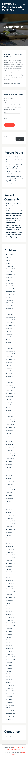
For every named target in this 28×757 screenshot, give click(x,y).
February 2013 (10, 651)
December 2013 (10, 623)
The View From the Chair (13, 157)
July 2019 (8, 433)
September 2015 (10, 563)
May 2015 (8, 575)
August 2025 (9, 277)
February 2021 (10, 379)
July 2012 (8, 671)
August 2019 (9, 430)
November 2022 (10, 320)
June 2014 (9, 606)
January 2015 (9, 586)
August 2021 (9, 362)
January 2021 (9, 382)
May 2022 (8, 337)
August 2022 (9, 328)
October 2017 (9, 492)
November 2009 (10, 713)
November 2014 (10, 592)
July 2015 (8, 569)
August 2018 (9, 464)
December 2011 (10, 691)
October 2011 (9, 696)
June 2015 (9, 572)
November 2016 (10, 524)
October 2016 (10, 526)
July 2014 (8, 603)
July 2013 (8, 637)
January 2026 (9, 266)
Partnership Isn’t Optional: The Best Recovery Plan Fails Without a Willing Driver (14, 167)
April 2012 (9, 679)
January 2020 (10, 416)
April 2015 (9, 577)
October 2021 (10, 356)
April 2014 (9, 611)
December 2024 (10, 288)
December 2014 (10, 589)
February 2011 (10, 705)
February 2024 (10, 303)
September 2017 (10, 495)
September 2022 (10, 325)
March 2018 (9, 478)
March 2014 (9, 614)
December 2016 (10, 521)
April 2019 (9, 441)
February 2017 (10, 515)
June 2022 (9, 334)
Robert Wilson (19, 83)
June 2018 (9, 470)
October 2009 (10, 716)
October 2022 (10, 322)
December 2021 (10, 351)
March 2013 (9, 648)
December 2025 (10, 269)
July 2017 (8, 501)
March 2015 (9, 580)
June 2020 (9, 402)
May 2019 (8, 439)
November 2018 (10, 456)
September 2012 (10, 665)
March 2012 (9, 682)
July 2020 (8, 399)
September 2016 (10, 529)
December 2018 (10, 453)
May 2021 (8, 371)
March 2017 (9, 512)
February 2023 (10, 311)
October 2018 (10, 458)
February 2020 (10, 413)
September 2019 (10, 427)
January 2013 (9, 654)
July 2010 (8, 708)
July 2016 (8, 535)
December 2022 (10, 317)
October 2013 (10, 628)
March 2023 (9, 308)
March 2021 (9, 376)
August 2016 (9, 532)
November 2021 (10, 354)
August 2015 (9, 566)
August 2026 (9, 254)
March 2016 (9, 546)
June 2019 (9, 436)
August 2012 (9, 668)
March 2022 (9, 342)
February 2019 (10, 447)
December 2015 (10, 555)
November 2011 (10, 693)
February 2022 (10, 345)
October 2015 (10, 560)
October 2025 (10, 271)
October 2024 (10, 294)
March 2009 (9, 719)
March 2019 (9, 444)
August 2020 (9, 396)
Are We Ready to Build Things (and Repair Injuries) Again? (13, 227)
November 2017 (10, 490)
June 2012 (9, 674)
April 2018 (9, 475)
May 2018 (8, 473)
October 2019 (10, 424)
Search (6, 136)
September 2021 (10, 359)
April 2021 (9, 373)
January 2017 (9, 518)
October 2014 (10, 594)
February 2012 (10, 685)
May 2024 (8, 297)
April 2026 (9, 260)
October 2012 (10, 662)
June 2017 (8, 504)
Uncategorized (10, 736)
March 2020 (9, 410)
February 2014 (10, 617)
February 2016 (10, 549)
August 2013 (9, 634)
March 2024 (9, 300)
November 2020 (10, 388)
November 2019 (10, 422)
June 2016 (9, 538)
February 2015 (10, 583)
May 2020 (9, 405)
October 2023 (10, 305)
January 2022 (9, 348)
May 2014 (8, 609)
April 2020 (9, 407)
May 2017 (8, 507)
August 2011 (9, 702)
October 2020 (10, 390)
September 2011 (10, 699)
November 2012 (10, 659)
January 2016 (9, 552)
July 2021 (8, 365)
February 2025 (10, 283)
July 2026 (8, 257)
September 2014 (10, 597)
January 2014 (9, 620)
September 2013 (10, 631)
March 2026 (9, 263)
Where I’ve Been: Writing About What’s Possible (14, 220)
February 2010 (10, 710)
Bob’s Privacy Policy (16, 749)
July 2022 (8, 331)
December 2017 (10, 487)
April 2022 (9, 339)
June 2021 (9, 368)
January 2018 (9, 484)
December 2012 (10, 657)
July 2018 (8, 467)
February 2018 (10, 481)
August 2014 (9, 600)
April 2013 (9, 645)
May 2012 (8, 676)
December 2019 (10, 419)
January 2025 (9, 286)
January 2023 (9, 314)
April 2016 (9, 543)
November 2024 (10, 291)
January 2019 (9, 450)
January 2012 (9, 688)
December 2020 (10, 385)
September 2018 (10, 461)
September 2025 (10, 274)
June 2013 (9, 640)
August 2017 (9, 498)
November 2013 (10, 625)
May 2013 (8, 642)
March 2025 (9, 280)
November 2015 (10, 558)
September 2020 (10, 393)
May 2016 (8, 541)
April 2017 (8, 509)
